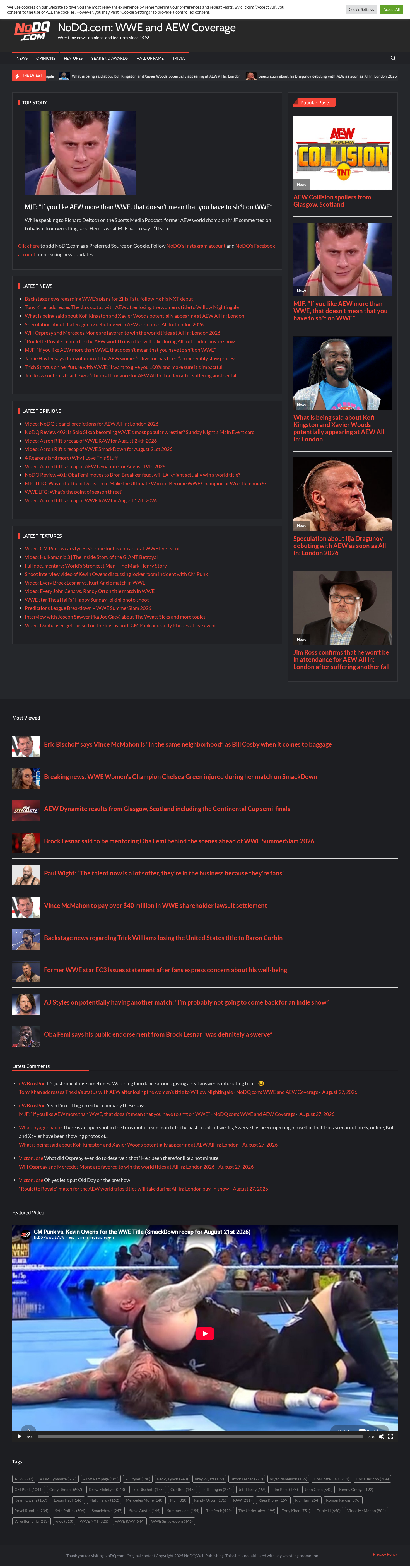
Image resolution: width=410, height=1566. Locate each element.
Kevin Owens (31, 1500)
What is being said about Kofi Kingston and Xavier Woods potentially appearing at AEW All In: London (99, 76)
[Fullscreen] (390, 1436)
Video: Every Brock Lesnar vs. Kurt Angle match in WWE (85, 583)
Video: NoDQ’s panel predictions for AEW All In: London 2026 (91, 424)
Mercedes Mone (144, 1500)
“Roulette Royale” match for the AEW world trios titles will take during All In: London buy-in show (130, 341)
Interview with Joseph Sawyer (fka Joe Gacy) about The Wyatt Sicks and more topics (115, 617)
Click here (29, 246)
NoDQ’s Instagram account (196, 246)
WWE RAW (129, 1521)
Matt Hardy (104, 1500)
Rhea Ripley (273, 1500)
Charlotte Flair (331, 1478)
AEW (24, 1478)
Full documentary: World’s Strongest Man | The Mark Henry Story (96, 566)
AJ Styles (137, 1478)
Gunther (182, 1489)
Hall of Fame (150, 58)
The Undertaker (256, 1510)
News (22, 58)
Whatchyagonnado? (40, 1127)
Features (73, 58)
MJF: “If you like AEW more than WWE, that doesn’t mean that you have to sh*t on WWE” (149, 207)
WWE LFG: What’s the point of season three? (73, 492)
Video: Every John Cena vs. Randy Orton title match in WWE (90, 591)
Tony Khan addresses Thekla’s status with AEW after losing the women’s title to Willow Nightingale (132, 307)
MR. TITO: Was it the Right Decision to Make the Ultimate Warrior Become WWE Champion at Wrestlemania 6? (145, 483)
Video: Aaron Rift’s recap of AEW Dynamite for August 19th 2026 (95, 466)
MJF (178, 1500)
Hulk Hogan (216, 1489)
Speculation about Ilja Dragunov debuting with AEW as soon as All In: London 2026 (270, 76)
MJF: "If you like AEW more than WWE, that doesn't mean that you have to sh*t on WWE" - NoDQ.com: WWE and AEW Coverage (157, 1114)
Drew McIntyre (107, 1489)
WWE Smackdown (172, 1521)
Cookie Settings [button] (361, 9)
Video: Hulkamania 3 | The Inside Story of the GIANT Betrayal (91, 557)
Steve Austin (144, 1510)
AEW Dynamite (58, 1478)
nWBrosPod (32, 1083)
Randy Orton (210, 1500)
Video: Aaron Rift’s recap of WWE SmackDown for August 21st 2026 (98, 449)
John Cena (318, 1489)
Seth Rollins (70, 1510)
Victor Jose (31, 1158)
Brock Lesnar (247, 1478)
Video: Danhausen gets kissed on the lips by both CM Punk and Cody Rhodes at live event (120, 625)
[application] (205, 1333)
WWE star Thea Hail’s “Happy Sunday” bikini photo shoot (87, 600)
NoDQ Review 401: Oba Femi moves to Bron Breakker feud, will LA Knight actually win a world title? (132, 475)
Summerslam (183, 1510)
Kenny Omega (356, 1489)
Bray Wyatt (209, 1478)
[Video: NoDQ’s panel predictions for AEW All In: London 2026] (351, 76)
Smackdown (107, 1510)
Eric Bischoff (148, 1489)
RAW (242, 1500)
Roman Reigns (343, 1500)
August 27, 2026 (339, 1092)
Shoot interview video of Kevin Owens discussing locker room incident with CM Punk (116, 574)
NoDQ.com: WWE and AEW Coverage (147, 27)
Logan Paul (68, 1500)
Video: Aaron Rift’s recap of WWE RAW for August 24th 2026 (91, 441)
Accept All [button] (392, 9)
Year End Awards (109, 58)
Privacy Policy (385, 1554)
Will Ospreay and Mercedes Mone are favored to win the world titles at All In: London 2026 (122, 333)
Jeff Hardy (252, 1489)
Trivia (178, 58)
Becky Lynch (172, 1478)
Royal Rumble (31, 1510)
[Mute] (381, 1436)
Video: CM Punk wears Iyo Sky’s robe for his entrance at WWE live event (102, 548)
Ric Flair (307, 1500)
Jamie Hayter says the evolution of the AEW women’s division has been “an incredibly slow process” (131, 358)
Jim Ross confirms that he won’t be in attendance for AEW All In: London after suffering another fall (131, 375)
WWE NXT (94, 1521)
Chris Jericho (372, 1478)
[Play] (19, 1436)
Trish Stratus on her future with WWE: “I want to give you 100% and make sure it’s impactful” (125, 367)
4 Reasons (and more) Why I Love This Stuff (71, 458)
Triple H (329, 1510)
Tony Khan (296, 1510)
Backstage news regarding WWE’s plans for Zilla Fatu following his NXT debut (109, 299)
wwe (64, 1521)
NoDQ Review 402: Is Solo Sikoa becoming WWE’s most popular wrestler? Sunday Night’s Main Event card (140, 432)
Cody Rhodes (65, 1489)
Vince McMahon (366, 1510)
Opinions (45, 58)
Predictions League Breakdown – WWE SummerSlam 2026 (88, 608)
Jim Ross (285, 1489)
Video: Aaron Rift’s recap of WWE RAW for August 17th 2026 (91, 500)
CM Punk (29, 1489)
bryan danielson (288, 1478)
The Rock (219, 1510)
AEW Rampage (101, 1478)
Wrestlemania (32, 1521)
